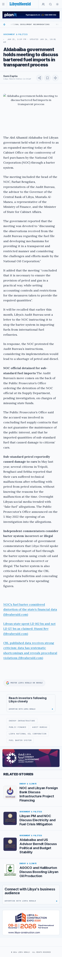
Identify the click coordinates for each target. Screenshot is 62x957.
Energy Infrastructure (22, 721)
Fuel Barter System (20, 740)
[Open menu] (3, 4)
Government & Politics (15, 34)
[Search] (50, 4)
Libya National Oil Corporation (27, 734)
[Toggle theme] (57, 4)
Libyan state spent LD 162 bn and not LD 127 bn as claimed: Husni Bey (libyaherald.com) (29, 629)
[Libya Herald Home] (20, 4)
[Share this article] (39, 78)
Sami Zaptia (10, 76)
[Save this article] (47, 78)
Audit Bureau (39, 727)
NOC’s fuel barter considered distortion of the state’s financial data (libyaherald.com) (30, 609)
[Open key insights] (55, 78)
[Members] (43, 4)
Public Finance (17, 727)
